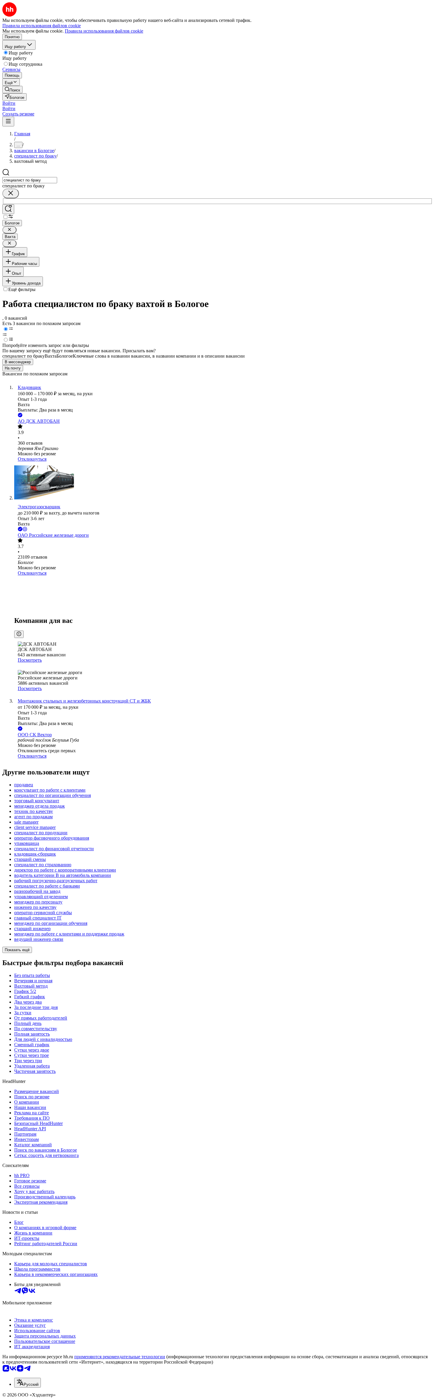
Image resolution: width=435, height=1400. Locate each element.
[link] (12, 89)
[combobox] (29, 180)
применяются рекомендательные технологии (119, 1356)
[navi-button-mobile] (8, 121)
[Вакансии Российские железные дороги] (223, 595)
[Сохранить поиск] (8, 209)
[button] (8, 103)
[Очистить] (10, 193)
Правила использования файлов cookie (104, 30)
